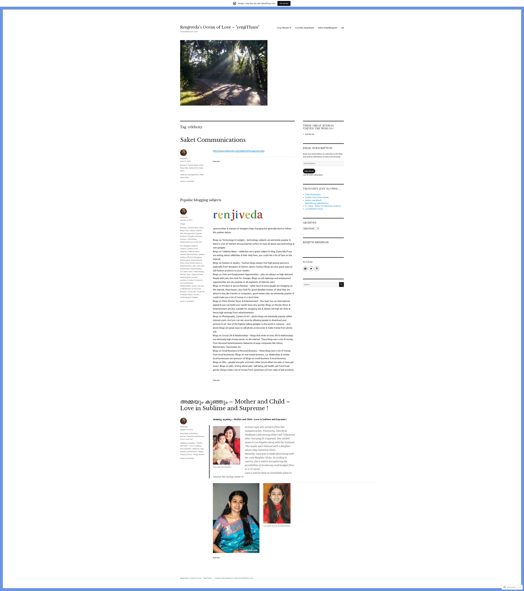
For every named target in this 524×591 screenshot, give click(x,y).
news (189, 274)
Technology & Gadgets (189, 297)
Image (182, 224)
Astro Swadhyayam (327, 27)
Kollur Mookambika (313, 194)
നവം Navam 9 (284, 27)
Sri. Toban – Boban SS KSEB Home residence (323, 206)
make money (198, 271)
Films (182, 263)
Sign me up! (309, 171)
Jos (181, 271)
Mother (183, 451)
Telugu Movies (198, 454)
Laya (202, 449)
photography (185, 277)
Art (181, 246)
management (193, 175)
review (194, 286)
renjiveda (183, 158)
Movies (183, 274)
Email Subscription (317, 148)
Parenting (190, 436)
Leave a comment (187, 181)
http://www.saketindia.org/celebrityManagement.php (238, 151)
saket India (184, 177)
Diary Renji (184, 433)
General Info (193, 168)
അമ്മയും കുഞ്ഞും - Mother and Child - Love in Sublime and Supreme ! (191, 446)
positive (183, 280)
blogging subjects (191, 246)
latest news (188, 271)
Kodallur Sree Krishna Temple (317, 197)
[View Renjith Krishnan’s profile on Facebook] (305, 268)
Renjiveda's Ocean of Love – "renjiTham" (220, 27)
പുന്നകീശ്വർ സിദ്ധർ (314, 209)
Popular (198, 233)
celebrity (183, 175)
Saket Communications (213, 139)
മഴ (342, 27)
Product (190, 280)
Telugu (200, 451)
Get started (284, 3)
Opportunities (197, 274)
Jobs (194, 266)
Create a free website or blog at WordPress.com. (234, 578)
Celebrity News (194, 251)
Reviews (199, 236)
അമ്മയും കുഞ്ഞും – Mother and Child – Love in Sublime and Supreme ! (235, 405)
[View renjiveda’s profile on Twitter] (311, 268)
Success (183, 239)
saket (201, 175)
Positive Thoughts (187, 236)
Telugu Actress (186, 454)
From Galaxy (190, 230)
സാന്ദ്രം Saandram (304, 27)
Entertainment (196, 260)
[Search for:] (321, 284)
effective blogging (194, 257)
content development (188, 254)
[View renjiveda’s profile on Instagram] (316, 268)
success (196, 294)
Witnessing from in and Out (191, 242)
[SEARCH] (341, 284)
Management (189, 233)
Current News (193, 165)
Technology (191, 239)
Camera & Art (192, 249)
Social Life (192, 291)
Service (201, 286)
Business (183, 165)
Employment (185, 260)
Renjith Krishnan (316, 242)
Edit (186, 168)
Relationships (185, 286)
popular (194, 277)
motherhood (192, 451)
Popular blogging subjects (200, 200)
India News (193, 433)
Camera (183, 249)
